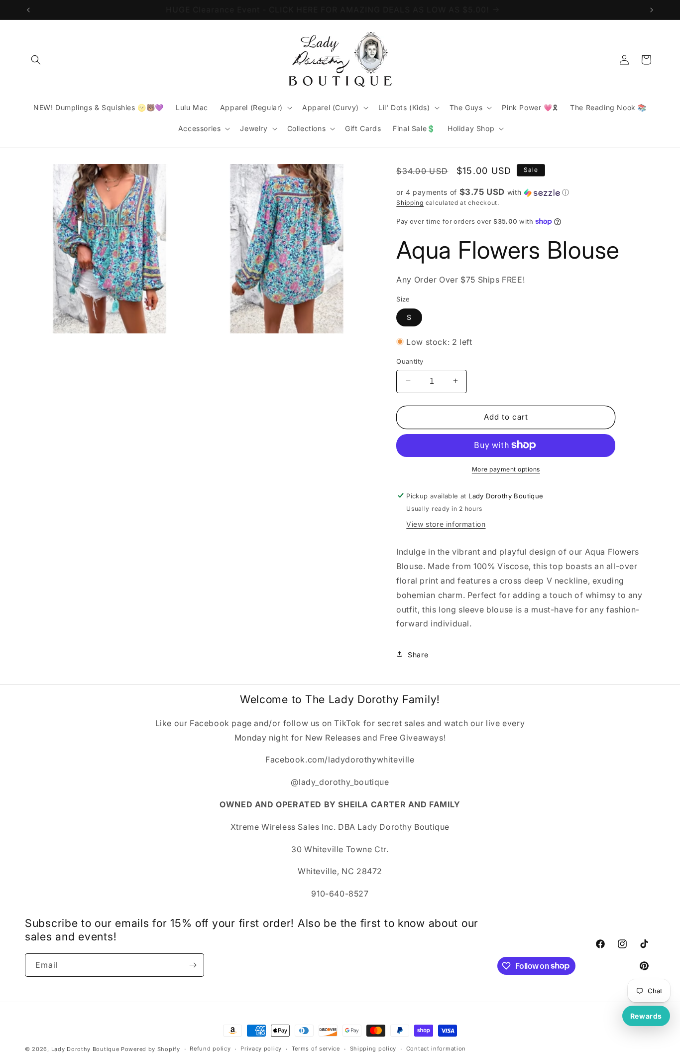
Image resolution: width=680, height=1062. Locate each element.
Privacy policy (261, 1048)
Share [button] (418, 654)
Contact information (436, 1048)
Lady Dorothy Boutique (85, 1049)
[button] (36, 60)
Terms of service (316, 1048)
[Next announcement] (652, 9)
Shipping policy (373, 1048)
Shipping (410, 202)
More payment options (506, 468)
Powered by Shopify (150, 1049)
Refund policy (210, 1048)
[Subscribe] (193, 965)
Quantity (409, 361)
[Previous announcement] (28, 9)
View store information (445, 524)
